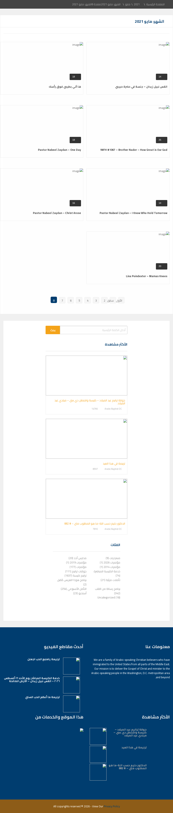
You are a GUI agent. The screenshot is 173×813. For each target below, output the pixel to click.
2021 (137, 4)
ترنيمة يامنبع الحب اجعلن (43, 659)
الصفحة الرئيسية (155, 4)
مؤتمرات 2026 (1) (110, 562)
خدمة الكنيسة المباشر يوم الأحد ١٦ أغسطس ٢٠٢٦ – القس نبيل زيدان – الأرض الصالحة (32, 679)
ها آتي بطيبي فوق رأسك (65, 86)
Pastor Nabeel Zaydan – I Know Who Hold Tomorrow (133, 212)
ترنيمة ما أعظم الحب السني (42, 697)
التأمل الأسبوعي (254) (73, 588)
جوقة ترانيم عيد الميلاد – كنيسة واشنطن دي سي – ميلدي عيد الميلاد (89, 402)
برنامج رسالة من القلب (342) (107, 591)
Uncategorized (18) (108, 597)
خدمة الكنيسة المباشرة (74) (107, 573)
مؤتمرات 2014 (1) (110, 566)
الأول (120, 300)
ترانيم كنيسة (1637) (75, 575)
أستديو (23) (79, 593)
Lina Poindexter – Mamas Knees (146, 276)
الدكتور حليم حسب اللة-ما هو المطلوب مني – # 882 (94, 523)
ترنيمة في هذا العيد (114, 463)
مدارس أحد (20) (77, 558)
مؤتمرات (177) (78, 566)
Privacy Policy (112, 806)
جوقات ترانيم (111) (75, 571)
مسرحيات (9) (113, 558)
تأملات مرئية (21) (110, 579)
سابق (112, 300)
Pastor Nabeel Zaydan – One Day (59, 149)
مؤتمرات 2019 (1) (76, 562)
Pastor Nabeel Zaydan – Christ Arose (57, 212)
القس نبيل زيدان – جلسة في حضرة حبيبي (141, 86)
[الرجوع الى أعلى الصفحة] (159, 803)
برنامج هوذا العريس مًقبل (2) (71, 582)
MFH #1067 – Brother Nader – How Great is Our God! (133, 149)
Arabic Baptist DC (113, 409)
